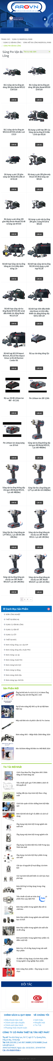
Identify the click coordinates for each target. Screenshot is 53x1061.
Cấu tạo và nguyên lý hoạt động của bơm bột (31, 866)
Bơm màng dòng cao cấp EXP (17, 645)
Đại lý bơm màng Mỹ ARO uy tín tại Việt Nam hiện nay (32, 707)
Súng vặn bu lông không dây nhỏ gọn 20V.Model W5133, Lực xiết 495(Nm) (14, 489)
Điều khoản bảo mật (14, 1020)
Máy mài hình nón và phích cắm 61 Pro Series (33, 720)
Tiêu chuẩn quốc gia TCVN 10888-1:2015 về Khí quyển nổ (32, 784)
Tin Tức (38, 1025)
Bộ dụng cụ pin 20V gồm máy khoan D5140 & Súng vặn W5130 (39, 176)
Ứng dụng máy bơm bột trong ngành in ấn (32, 834)
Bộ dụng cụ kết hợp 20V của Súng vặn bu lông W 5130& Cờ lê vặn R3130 (39, 132)
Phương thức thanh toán (16, 1027)
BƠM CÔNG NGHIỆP (13, 614)
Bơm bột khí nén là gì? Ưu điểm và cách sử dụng (32, 815)
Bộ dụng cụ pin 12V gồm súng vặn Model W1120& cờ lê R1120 (14, 176)
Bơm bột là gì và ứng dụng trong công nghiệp (30, 887)
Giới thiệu (39, 1020)
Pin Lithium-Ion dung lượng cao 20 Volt (14, 444)
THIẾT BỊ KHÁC (11, 639)
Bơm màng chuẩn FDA (14, 660)
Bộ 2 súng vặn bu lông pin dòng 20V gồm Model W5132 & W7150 (14, 87)
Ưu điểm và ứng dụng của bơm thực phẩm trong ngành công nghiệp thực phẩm (32, 959)
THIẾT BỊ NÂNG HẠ (12, 619)
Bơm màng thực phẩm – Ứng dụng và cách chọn (32, 970)
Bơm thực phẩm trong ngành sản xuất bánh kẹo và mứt (32, 918)
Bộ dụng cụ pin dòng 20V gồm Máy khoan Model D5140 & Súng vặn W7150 (13, 221)
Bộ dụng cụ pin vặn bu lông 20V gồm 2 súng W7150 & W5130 (39, 221)
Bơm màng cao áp (13, 655)
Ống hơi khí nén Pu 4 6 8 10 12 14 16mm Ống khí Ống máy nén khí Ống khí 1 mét (32, 693)
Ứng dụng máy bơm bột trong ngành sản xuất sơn (31, 825)
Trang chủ (5, 39)
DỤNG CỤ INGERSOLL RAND (22, 39)
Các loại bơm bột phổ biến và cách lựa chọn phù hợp (32, 877)
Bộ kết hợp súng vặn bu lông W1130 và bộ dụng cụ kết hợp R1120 (39, 266)
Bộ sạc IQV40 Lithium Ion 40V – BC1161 (14, 399)
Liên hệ (13, 100)
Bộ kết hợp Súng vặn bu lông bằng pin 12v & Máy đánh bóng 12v (13, 266)
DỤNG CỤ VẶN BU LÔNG (12, 42)
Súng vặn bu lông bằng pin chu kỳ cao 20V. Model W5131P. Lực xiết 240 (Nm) (13, 579)
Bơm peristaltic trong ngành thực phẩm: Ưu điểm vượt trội (32, 939)
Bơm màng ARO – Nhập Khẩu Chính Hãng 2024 (33, 734)
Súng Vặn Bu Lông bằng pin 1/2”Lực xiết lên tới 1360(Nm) (39, 489)
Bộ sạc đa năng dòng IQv (39, 353)
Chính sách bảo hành (14, 1025)
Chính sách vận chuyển (15, 1022)
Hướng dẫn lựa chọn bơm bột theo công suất (31, 794)
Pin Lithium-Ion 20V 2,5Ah (39, 398)
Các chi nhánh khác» (12, 1050)
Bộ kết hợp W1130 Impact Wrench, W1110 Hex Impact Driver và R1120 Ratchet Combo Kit (14, 357)
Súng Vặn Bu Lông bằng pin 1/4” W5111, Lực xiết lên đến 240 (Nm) (14, 534)
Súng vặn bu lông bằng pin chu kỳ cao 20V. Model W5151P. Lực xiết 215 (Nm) (39, 579)
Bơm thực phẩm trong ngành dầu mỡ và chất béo (31, 908)
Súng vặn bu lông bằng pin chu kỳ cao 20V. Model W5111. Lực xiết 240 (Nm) (39, 534)
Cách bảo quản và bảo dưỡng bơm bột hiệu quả (32, 804)
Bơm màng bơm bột (13, 665)
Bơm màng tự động (13, 670)
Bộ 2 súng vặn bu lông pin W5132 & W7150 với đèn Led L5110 (14, 132)
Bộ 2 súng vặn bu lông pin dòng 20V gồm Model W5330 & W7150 (39, 87)
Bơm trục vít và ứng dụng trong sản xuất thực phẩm (31, 949)
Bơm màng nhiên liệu (14, 675)
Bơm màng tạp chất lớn (15, 680)
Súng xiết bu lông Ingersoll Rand (37, 42)
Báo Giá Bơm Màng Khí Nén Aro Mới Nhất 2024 (33, 748)
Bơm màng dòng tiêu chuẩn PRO (18, 650)
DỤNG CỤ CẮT (11, 634)
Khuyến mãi (40, 1022)
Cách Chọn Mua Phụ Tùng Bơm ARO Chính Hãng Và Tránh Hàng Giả (31, 773)
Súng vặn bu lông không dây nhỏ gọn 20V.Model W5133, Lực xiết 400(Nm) (39, 445)
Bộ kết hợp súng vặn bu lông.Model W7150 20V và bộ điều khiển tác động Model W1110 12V (14, 312)
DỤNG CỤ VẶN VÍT (12, 629)
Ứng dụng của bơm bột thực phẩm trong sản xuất (31, 856)
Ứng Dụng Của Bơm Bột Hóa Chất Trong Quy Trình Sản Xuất (33, 846)
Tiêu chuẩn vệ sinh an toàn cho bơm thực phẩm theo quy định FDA (31, 897)
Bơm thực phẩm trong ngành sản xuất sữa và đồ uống (32, 928)
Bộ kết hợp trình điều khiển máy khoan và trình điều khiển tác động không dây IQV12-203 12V (39, 312)
